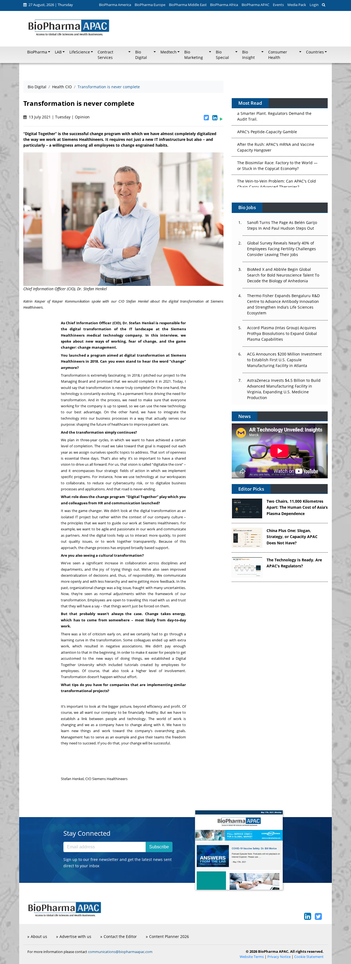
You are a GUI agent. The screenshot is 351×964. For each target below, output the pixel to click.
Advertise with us (75, 936)
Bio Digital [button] (141, 55)
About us (39, 936)
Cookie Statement (309, 956)
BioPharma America (115, 4)
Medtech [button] (168, 52)
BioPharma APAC (255, 4)
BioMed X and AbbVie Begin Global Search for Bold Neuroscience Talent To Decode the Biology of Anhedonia (283, 275)
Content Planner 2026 (169, 936)
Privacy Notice (279, 956)
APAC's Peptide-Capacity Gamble (267, 110)
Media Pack (296, 4)
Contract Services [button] (105, 55)
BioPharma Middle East (188, 4)
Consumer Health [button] (277, 55)
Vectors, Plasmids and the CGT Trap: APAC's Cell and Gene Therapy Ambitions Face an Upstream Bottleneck (277, 183)
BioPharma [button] (37, 52)
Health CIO (62, 86)
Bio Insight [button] (248, 55)
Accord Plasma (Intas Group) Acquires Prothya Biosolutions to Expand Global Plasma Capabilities (282, 333)
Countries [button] (315, 52)
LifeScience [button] (79, 52)
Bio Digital (37, 86)
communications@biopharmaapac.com (120, 951)
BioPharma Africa (224, 4)
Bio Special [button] (222, 55)
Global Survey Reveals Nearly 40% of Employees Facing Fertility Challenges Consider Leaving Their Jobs (281, 248)
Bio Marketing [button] (193, 55)
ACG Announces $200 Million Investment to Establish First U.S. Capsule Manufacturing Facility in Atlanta (284, 359)
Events (278, 4)
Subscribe (159, 846)
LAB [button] (58, 52)
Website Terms (252, 956)
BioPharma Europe (150, 4)
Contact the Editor (120, 936)
